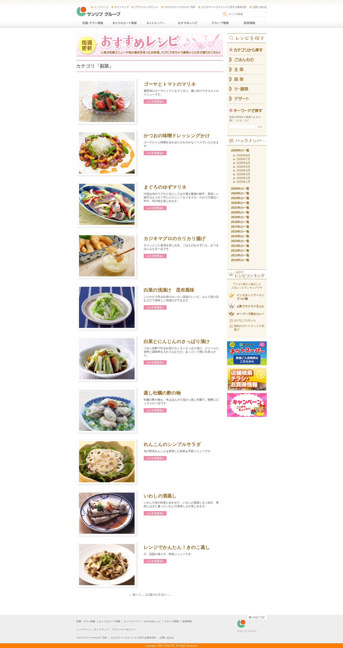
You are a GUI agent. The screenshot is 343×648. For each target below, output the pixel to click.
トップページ (101, 7)
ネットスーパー (156, 23)
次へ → (166, 594)
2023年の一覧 (240, 198)
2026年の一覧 (240, 150)
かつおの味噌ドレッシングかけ (177, 135)
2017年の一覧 (240, 226)
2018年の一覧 (240, 222)
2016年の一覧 (240, 231)
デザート (247, 99)
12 (146, 594)
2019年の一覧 (240, 217)
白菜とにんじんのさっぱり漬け (177, 341)
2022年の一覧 (240, 202)
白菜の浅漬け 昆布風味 (169, 290)
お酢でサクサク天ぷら (250, 306)
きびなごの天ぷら (245, 320)
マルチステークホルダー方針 (179, 7)
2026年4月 (243, 170)
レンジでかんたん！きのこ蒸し (177, 547)
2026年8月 (243, 155)
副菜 (247, 79)
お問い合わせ (259, 7)
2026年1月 (243, 181)
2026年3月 (243, 174)
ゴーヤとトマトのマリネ (170, 84)
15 (158, 594)
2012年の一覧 (240, 250)
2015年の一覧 (240, 236)
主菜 (247, 70)
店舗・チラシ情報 (92, 23)
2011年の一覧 (240, 255)
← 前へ (133, 594)
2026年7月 (243, 159)
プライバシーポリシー (146, 7)
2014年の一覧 (240, 241)
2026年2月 (243, 178)
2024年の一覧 (240, 193)
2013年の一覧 (240, 245)
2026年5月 (243, 166)
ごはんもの (247, 60)
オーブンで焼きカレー (250, 313)
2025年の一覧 (240, 188)
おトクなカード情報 (125, 23)
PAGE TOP (257, 617)
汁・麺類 (247, 89)
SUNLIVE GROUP (247, 626)
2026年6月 (243, 163)
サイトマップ (121, 7)
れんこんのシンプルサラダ (172, 444)
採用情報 (250, 23)
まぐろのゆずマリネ (165, 187)
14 (154, 594)
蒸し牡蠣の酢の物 (162, 392)
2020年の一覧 (240, 212)
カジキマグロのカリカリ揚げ (174, 238)
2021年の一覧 (240, 207)
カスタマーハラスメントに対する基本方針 (224, 7)
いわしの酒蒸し (160, 495)
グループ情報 (220, 23)
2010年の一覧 (240, 260)
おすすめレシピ (188, 23)
